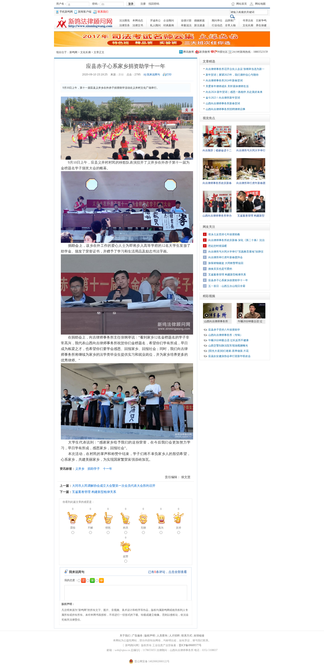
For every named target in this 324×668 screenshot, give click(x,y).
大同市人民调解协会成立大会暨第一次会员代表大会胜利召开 (113, 485)
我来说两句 (153, 74)
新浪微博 (204, 51)
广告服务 (137, 635)
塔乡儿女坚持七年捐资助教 (224, 234)
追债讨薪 (186, 20)
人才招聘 (174, 635)
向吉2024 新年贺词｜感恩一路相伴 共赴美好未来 (234, 92)
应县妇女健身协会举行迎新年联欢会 (229, 356)
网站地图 (260, 3)
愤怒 (108, 527)
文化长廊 (248, 25)
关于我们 (125, 635)
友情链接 (199, 635)
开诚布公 (155, 20)
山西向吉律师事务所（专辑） (225, 335)
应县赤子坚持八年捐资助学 (224, 329)
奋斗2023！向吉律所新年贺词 (223, 97)
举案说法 (186, 25)
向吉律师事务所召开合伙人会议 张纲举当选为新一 (235, 69)
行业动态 (217, 25)
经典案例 (168, 25)
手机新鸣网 (66, 11)
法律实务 (124, 25)
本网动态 (137, 20)
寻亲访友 (248, 20)
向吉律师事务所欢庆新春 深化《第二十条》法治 (236, 240)
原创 (121, 74)
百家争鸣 (261, 20)
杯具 (125, 527)
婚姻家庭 (199, 20)
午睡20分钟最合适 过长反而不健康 (228, 340)
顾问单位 (217, 20)
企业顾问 (168, 20)
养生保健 (261, 25)
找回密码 (154, 3)
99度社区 (222, 51)
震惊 (72, 527)
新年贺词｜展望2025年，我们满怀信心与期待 (232, 74)
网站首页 (241, 3)
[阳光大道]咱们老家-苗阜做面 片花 (228, 350)
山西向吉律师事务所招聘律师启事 (225, 109)
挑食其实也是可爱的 (220, 268)
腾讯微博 (188, 51)
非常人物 (230, 25)
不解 (90, 527)
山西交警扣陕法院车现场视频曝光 (228, 345)
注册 (143, 3)
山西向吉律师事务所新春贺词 (223, 103)
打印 (168, 74)
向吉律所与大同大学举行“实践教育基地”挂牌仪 (235, 251)
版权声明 (149, 635)
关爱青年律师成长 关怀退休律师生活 (227, 86)
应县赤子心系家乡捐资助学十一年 (228, 280)
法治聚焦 (124, 20)
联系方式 (186, 635)
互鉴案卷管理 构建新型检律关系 (94, 492)
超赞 (125, 556)
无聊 (143, 527)
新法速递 (199, 25)
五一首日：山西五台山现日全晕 (226, 286)
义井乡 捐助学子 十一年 (93, 468)
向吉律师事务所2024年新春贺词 (224, 80)
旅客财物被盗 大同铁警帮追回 (225, 263)
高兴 (161, 527)
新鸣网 (73, 52)
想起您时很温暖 (217, 245)
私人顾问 (155, 25)
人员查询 (162, 635)
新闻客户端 (84, 11)
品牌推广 (230, 20)
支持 (178, 527)
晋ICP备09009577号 (190, 645)
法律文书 (137, 25)
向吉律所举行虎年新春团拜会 (225, 257)
